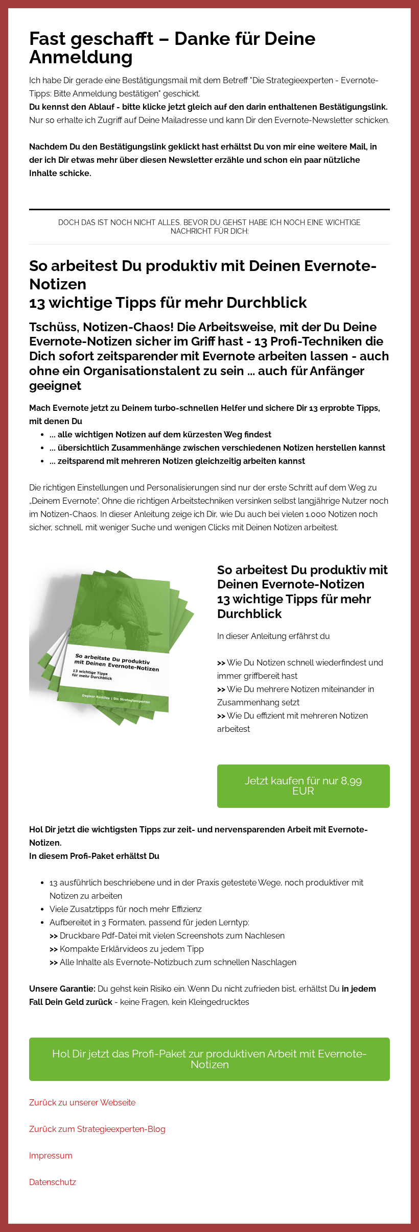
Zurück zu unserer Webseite (82, 1102)
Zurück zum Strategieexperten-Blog (97, 1129)
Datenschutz (52, 1182)
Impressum (51, 1156)
